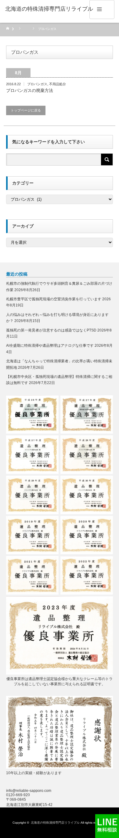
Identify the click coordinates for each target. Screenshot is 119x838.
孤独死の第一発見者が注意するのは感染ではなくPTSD (51, 330)
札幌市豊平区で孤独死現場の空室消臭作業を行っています (53, 299)
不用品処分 (57, 84)
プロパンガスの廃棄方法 (29, 90)
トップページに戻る (26, 110)
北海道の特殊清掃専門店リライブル (55, 822)
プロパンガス (37, 84)
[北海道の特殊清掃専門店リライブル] (49, 9)
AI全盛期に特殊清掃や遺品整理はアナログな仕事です (50, 345)
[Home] (10, 29)
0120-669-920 (18, 795)
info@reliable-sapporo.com (28, 791)
